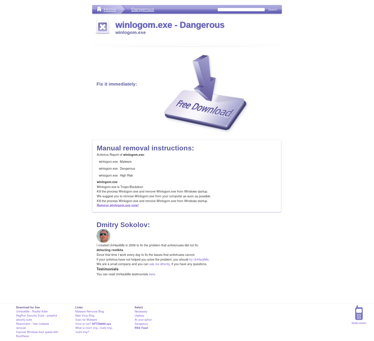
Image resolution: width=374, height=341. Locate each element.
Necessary (141, 311)
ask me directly (159, 263)
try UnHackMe (199, 259)
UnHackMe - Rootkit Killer (32, 311)
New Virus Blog (84, 315)
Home (110, 9)
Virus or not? (93, 324)
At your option (143, 319)
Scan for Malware (86, 319)
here (152, 274)
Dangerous (142, 9)
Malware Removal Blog (89, 311)
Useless (139, 315)
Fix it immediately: (117, 83)
